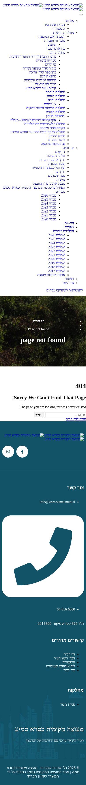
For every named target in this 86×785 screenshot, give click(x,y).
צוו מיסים (50, 104)
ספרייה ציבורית (46, 60)
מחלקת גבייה (56, 100)
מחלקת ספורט (55, 112)
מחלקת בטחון (55, 116)
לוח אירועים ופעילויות (60, 666)
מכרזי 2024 (48, 203)
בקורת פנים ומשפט (52, 128)
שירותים (68, 148)
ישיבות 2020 (56, 259)
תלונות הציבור (55, 156)
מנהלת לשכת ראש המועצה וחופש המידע (37, 132)
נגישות (60, 179)
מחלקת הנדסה (55, 92)
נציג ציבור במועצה (53, 144)
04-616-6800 (66, 609)
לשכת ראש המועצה (51, 36)
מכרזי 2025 (48, 199)
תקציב (52, 44)
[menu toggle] (81, 14)
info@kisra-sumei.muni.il (57, 502)
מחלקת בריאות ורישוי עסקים (45, 108)
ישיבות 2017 (56, 271)
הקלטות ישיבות (63, 231)
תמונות (69, 279)
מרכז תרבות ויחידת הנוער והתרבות (32, 56)
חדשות (69, 223)
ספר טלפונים (56, 175)
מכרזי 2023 (48, 207)
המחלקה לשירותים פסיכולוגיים (44, 124)
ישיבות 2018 (56, 267)
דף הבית (38, 321)
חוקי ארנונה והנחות (52, 160)
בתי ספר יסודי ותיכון (42, 72)
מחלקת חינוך (56, 52)
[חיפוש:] (65, 415)
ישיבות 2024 (56, 243)
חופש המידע (57, 136)
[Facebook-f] (22, 452)
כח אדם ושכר (56, 48)
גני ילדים (50, 64)
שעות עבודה (56, 163)
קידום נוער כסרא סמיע (41, 88)
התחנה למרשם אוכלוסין (40, 80)
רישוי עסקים (56, 140)
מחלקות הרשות (63, 32)
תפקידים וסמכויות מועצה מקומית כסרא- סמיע (34, 187)
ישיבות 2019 (56, 263)
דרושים (60, 152)
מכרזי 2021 (48, 215)
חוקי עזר (59, 171)
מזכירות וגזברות (54, 40)
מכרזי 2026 (48, 195)
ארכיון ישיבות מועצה (51, 275)
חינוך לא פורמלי (45, 84)
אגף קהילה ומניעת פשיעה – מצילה (33, 120)
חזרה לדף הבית (76, 419)
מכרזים (60, 191)
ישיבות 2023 (56, 247)
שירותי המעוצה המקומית (48, 167)
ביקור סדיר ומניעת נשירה (39, 68)
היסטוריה (58, 28)
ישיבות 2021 (56, 255)
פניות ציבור (67, 704)
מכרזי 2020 (48, 219)
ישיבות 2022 (56, 251)
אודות (70, 21)
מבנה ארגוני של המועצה (49, 183)
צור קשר (68, 283)
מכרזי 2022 (48, 211)
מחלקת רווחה (56, 96)
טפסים (69, 227)
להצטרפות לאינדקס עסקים (64, 290)
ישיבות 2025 (56, 239)
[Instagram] (8, 452)
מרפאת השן (48, 76)
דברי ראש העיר (54, 24)
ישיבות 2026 (56, 235)
